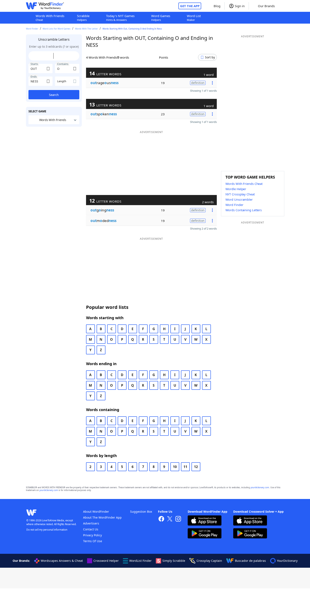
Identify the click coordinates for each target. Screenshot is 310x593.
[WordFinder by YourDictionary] (45, 5)
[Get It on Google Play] (204, 533)
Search (54, 95)
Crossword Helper (106, 561)
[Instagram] (178, 519)
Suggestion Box (141, 512)
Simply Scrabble (173, 561)
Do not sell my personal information (46, 529)
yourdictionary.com (260, 487)
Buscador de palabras (250, 561)
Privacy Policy (92, 535)
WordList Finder (140, 561)
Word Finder (32, 28)
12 (196, 466)
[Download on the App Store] (204, 521)
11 (185, 466)
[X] (169, 519)
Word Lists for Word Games (56, 28)
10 (175, 466)
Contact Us (90, 529)
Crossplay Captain (209, 561)
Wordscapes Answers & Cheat (62, 561)
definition (198, 83)
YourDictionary (287, 561)
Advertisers (91, 523)
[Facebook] (161, 519)
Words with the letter (86, 28)
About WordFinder (96, 512)
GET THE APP (189, 6)
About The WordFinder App (102, 517)
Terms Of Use (92, 541)
